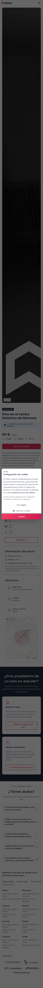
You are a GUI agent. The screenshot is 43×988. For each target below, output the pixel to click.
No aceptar (21, 505)
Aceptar (21, 517)
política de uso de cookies (24, 493)
